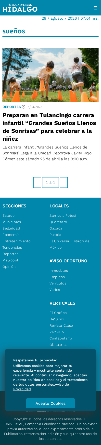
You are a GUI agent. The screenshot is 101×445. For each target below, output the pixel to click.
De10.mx (57, 319)
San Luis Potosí (63, 215)
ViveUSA (57, 332)
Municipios (11, 222)
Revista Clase (61, 325)
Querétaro (58, 222)
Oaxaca (56, 228)
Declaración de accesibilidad (50, 411)
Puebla (56, 235)
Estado (8, 215)
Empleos (57, 277)
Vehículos (58, 283)
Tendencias (12, 247)
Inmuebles (59, 270)
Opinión (9, 267)
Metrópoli (10, 260)
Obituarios (58, 345)
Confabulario (61, 338)
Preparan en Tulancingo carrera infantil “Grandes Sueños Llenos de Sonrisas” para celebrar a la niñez (49, 127)
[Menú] (95, 7)
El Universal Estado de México (69, 244)
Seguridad (11, 228)
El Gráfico (58, 313)
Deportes (11, 107)
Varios (55, 290)
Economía (11, 235)
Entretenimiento (16, 241)
